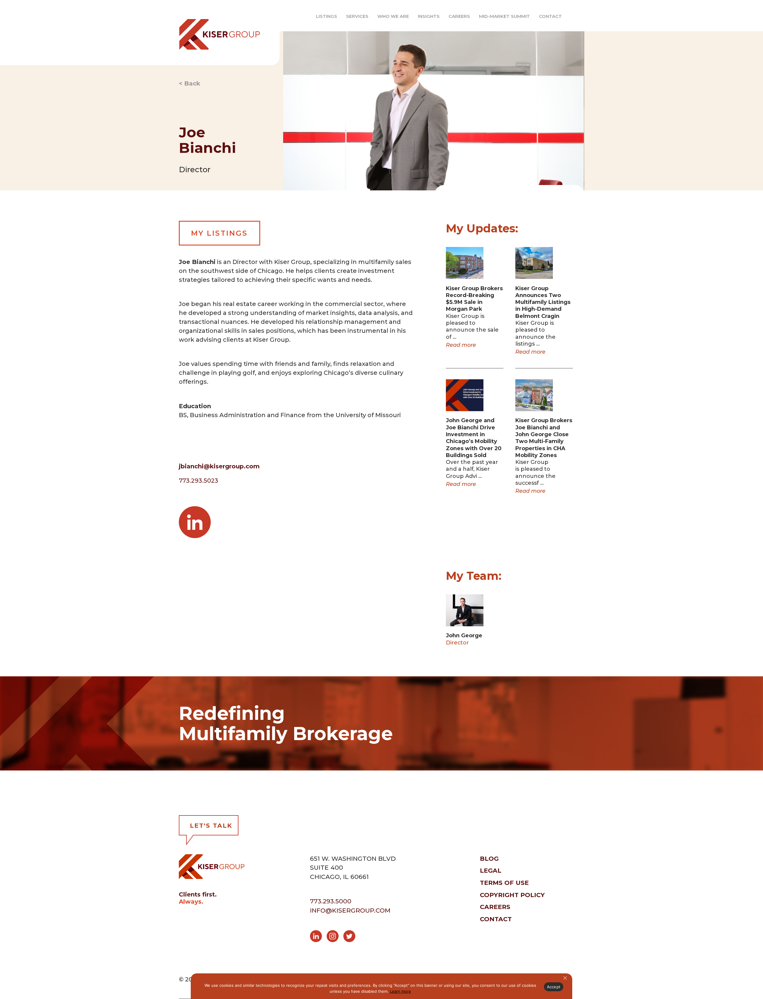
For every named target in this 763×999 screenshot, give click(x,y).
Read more (461, 345)
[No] (565, 978)
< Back (189, 83)
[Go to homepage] (215, 32)
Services (357, 16)
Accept (554, 986)
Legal (490, 870)
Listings (326, 16)
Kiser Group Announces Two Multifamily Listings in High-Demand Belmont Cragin (542, 302)
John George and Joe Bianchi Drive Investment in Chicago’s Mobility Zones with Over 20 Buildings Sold (474, 437)
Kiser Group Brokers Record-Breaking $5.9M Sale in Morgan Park (474, 298)
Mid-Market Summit (504, 16)
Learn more (400, 991)
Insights (429, 16)
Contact (550, 16)
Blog (489, 858)
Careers (459, 16)
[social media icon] (318, 937)
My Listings (219, 233)
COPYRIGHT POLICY (512, 895)
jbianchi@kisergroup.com (219, 466)
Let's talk (211, 825)
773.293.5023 (198, 480)
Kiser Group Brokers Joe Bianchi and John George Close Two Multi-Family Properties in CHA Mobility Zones (543, 437)
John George (464, 635)
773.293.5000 (330, 901)
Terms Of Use (504, 882)
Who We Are (393, 16)
